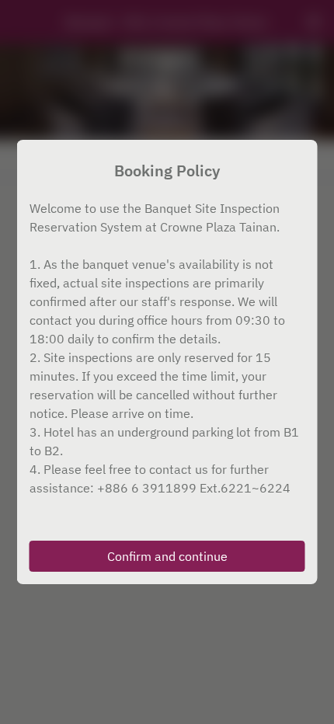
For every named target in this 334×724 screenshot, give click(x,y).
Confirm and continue (167, 556)
